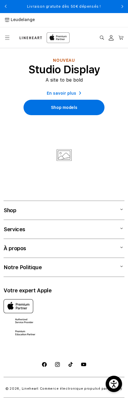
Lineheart (30, 389)
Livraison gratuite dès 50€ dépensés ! (64, 6)
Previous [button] (6, 6)
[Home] (31, 38)
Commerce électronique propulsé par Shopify (81, 389)
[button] (7, 37)
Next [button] (122, 6)
